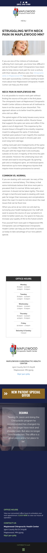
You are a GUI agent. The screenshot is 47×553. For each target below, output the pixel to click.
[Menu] (23, 549)
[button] (23, 394)
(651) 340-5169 (23, 4)
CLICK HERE (23, 515)
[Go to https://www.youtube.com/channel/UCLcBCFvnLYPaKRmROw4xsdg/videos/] (26, 2)
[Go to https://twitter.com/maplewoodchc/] (23, 2)
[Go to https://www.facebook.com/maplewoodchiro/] (21, 2)
